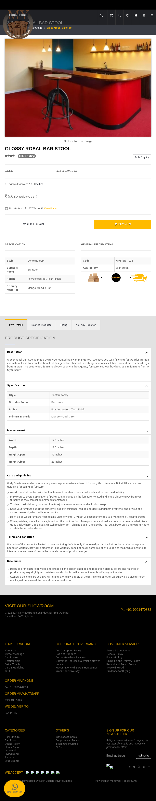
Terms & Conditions (118, 650)
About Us (10, 650)
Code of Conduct (66, 653)
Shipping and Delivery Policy (123, 660)
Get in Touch (12, 664)
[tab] (16, 325)
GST (7, 671)
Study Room (12, 760)
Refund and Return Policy (121, 664)
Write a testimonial (66, 736)
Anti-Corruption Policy (68, 650)
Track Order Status (67, 743)
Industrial (10, 750)
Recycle (9, 757)
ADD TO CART (35, 224)
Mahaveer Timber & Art (123, 780)
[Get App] (111, 766)
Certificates (11, 657)
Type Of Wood (115, 667)
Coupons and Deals (67, 740)
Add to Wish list (68, 171)
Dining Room (12, 743)
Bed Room (11, 740)
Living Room (12, 753)
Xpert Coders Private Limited (55, 780)
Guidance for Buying (118, 671)
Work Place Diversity (67, 671)
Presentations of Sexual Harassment (77, 667)
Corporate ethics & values (71, 657)
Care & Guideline (14, 667)
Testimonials (12, 660)
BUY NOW (124, 224)
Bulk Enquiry (142, 157)
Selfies (39, 184)
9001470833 (15, 699)
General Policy (114, 653)
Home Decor (12, 747)
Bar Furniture (12, 736)
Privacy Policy (114, 657)
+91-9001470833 (18, 687)
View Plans (50, 208)
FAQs (59, 747)
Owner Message (14, 653)
